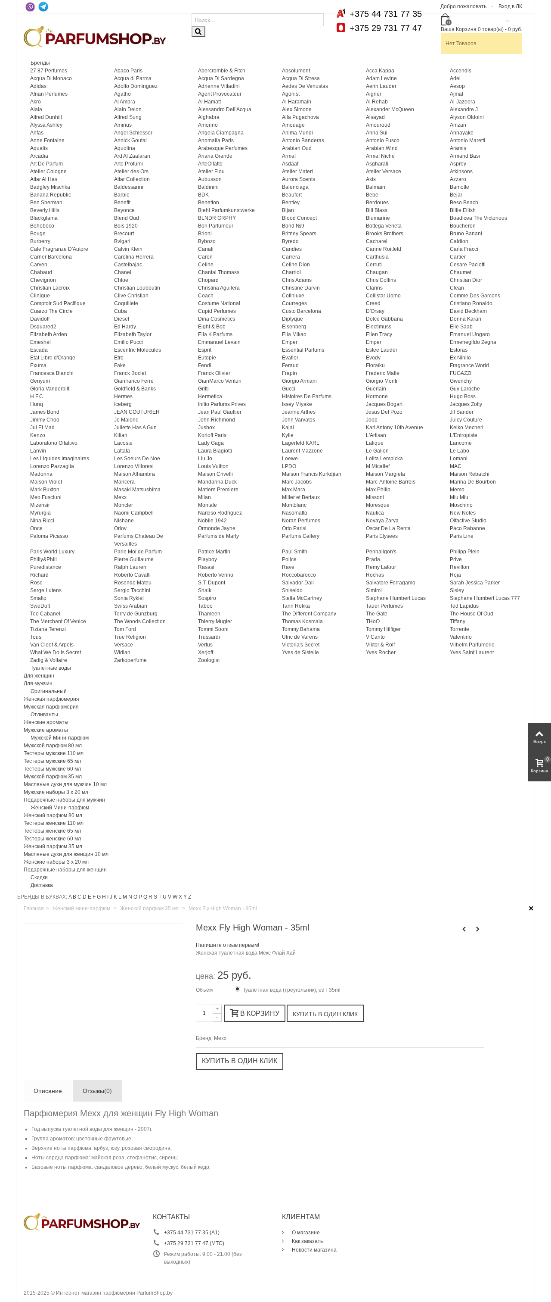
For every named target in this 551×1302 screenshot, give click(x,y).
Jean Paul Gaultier (219, 412)
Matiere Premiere (218, 490)
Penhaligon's (381, 552)
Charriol (291, 272)
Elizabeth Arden (48, 334)
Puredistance (45, 567)
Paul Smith (294, 552)
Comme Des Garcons (475, 296)
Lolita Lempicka (384, 459)
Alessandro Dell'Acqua (224, 109)
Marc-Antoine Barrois (390, 482)
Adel (455, 78)
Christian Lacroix (50, 288)
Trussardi (209, 637)
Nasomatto (294, 513)
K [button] (115, 897)
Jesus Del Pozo (384, 412)
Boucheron (463, 226)
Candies (292, 249)
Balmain (375, 187)
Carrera (291, 257)
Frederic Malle (382, 373)
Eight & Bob (212, 327)
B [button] (74, 897)
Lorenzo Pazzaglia (52, 466)
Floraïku (375, 365)
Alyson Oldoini (467, 117)
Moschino (461, 505)
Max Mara (293, 490)
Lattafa (122, 451)
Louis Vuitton (213, 466)
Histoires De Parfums (306, 396)
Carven (38, 265)
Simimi (374, 590)
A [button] (69, 897)
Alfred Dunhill (46, 117)
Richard (39, 575)
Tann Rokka (296, 606)
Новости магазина (314, 1250)
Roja (455, 575)
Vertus (205, 645)
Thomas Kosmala (302, 621)
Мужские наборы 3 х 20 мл (56, 792)
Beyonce (124, 210)
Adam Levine (381, 78)
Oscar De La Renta (388, 528)
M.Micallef (378, 466)
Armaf (289, 156)
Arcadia (39, 156)
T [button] (159, 897)
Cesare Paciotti (468, 265)
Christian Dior (466, 280)
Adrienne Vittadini (219, 86)
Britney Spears (299, 234)
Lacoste (123, 443)
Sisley (457, 590)
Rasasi (206, 567)
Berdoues (377, 203)
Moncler (123, 505)
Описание (48, 1090)
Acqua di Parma (133, 78)
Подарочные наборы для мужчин (64, 800)
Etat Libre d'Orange (52, 358)
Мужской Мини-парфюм (60, 738)
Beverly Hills (44, 210)
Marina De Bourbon (473, 482)
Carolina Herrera (134, 257)
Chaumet (460, 272)
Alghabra (209, 117)
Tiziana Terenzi (48, 629)
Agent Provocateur (219, 94)
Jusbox (206, 428)
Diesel (121, 319)
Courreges (294, 303)
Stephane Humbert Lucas (396, 598)
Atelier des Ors (131, 172)
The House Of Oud (471, 614)
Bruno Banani (466, 234)
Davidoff (40, 319)
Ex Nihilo (460, 358)
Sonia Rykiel (129, 598)
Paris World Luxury (52, 552)
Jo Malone (126, 420)
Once (36, 528)
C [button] (79, 897)
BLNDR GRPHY (217, 218)
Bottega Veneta (384, 226)
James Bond (44, 412)
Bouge (38, 234)
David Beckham (468, 311)
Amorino (208, 125)
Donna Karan (465, 319)
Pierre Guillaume (134, 559)
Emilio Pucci (128, 342)
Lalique (375, 443)
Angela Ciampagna (221, 133)
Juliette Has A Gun (135, 428)
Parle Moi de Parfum (138, 552)
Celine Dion (296, 265)
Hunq (36, 404)
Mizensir (40, 505)
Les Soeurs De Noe (137, 459)
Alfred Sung (128, 117)
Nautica (375, 513)
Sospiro (207, 598)
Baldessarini (128, 187)
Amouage (293, 125)
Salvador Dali (298, 583)
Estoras (458, 350)
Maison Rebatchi (469, 474)
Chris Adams (297, 280)
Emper (289, 342)
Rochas (375, 575)
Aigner (373, 94)
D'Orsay (375, 311)
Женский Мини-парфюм (60, 808)
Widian (122, 652)
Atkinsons (461, 172)
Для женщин (39, 676)
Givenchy (461, 381)
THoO (373, 621)
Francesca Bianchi (52, 373)
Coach (206, 296)
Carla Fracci (464, 249)
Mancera (124, 482)
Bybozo (207, 241)
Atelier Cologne (48, 172)
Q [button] (145, 897)
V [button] (169, 897)
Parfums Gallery (300, 536)
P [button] (140, 897)
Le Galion (377, 451)
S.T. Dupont (211, 583)
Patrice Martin (214, 552)
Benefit (122, 203)
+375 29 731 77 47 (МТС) (194, 1243)
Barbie (122, 195)
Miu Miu (459, 497)
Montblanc (294, 505)
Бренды (40, 63)
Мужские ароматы (46, 730)
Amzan (458, 125)
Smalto (38, 598)
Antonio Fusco (382, 140)
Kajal (288, 428)
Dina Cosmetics (216, 319)
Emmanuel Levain (219, 342)
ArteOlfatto (210, 164)
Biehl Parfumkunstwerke (226, 210)
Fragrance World (469, 365)
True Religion (130, 637)
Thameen (209, 614)
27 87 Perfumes (48, 71)
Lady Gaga (211, 443)
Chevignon (43, 280)
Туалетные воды (51, 668)
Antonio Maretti (467, 140)
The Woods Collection (140, 621)
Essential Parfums (303, 350)
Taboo (205, 606)
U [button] (165, 897)
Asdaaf (290, 164)
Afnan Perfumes (49, 94)
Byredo (290, 241)
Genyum (40, 381)
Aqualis (39, 148)
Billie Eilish (463, 210)
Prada (373, 559)
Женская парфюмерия (51, 699)
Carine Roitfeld (383, 249)
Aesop (457, 86)
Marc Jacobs (297, 482)
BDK (203, 195)
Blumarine (378, 218)
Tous (35, 637)
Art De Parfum (46, 164)
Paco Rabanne (467, 528)
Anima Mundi (297, 133)
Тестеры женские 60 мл (52, 839)
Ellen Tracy (379, 334)
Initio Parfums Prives (222, 404)
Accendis (460, 71)
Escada (39, 350)
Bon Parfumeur (215, 226)
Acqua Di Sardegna (221, 78)
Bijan (288, 210)
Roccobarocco (299, 575)
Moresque (378, 505)
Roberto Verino (215, 575)
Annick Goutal (130, 140)
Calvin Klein (128, 249)
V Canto (375, 637)
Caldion (459, 241)
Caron (205, 257)
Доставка (42, 885)
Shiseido (292, 590)
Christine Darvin (301, 288)
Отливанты (44, 715)
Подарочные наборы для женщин (65, 870)
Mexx (120, 497)
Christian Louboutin (137, 288)
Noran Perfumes (301, 521)
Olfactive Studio (468, 521)
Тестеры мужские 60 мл (52, 769)
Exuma (38, 365)
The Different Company (309, 614)
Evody (373, 358)
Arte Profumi (128, 164)
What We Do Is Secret (55, 652)
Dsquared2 (43, 327)
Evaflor (290, 358)
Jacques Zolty (466, 404)
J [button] (111, 897)
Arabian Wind (382, 148)
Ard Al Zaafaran (132, 156)
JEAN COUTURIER (137, 412)
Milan (204, 497)
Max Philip (378, 490)
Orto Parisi (294, 528)
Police (289, 559)
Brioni (205, 234)
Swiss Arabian (130, 606)
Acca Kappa (380, 71)
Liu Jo (205, 459)
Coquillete (126, 303)
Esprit (204, 350)
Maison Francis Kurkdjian (311, 474)
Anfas (36, 133)
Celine (206, 265)
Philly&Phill (43, 559)
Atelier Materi (297, 172)
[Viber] (30, 6)
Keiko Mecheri (466, 428)
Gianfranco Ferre (134, 381)
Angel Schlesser (133, 133)
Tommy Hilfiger (383, 629)
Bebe (372, 195)
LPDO (289, 466)
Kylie (288, 435)
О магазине (305, 1233)
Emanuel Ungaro (470, 334)
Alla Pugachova (300, 117)
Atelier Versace (383, 172)
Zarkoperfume (130, 660)
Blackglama (44, 218)
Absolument (296, 71)
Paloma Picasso (49, 536)
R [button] (150, 897)
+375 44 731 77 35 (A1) (192, 1233)
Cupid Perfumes (217, 311)
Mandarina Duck (217, 482)
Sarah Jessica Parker (475, 583)
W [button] (175, 897)
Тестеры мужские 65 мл (52, 761)
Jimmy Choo (44, 420)
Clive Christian (131, 296)
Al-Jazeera (462, 102)
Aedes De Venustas (305, 86)
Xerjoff (205, 652)
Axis (371, 179)
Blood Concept (299, 218)
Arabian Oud (297, 148)
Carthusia (377, 257)
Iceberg (123, 404)
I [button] (107, 897)
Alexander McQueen (390, 109)
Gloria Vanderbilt (49, 389)
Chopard (208, 280)
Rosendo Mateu (133, 583)
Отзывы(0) (97, 1090)
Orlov (120, 528)
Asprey (458, 164)
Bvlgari (122, 241)
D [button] (85, 897)
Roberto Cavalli (132, 575)
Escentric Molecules (137, 350)
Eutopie (207, 358)
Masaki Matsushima (137, 490)
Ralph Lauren (130, 567)
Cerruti (374, 265)
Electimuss (378, 327)
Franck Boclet (130, 373)
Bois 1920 (126, 226)
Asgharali (377, 164)
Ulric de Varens (300, 637)
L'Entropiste (463, 435)
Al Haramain (296, 102)
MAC (455, 466)
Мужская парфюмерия (51, 707)
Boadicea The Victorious (478, 218)
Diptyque (292, 319)
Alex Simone (297, 109)
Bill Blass (376, 210)
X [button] (180, 897)
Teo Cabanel (45, 614)
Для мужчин (38, 684)
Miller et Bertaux (301, 497)
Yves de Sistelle (300, 652)
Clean (457, 288)
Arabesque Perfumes (223, 148)
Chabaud (41, 272)
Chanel (122, 272)
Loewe (290, 459)
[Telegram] (43, 6)
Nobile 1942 (212, 521)
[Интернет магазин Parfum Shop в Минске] (95, 36)
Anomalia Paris (216, 140)
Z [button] (189, 897)
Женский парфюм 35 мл (53, 846)
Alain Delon (128, 109)
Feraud (290, 365)
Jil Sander (462, 412)
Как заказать (307, 1241)
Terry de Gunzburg (136, 614)
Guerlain (376, 389)
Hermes (123, 396)
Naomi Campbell (134, 513)
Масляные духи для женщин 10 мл (66, 854)
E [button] (89, 897)
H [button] (104, 897)
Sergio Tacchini (132, 590)
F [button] (94, 897)
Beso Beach (464, 203)
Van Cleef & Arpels (52, 645)
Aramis (458, 148)
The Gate (376, 614)
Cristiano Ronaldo (471, 303)
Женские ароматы (46, 722)
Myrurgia (40, 513)
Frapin (289, 373)
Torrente (459, 629)
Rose (36, 583)
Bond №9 (293, 226)
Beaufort (292, 195)
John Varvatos (298, 420)
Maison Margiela (385, 474)
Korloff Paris (212, 435)
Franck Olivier (214, 373)
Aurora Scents (298, 179)
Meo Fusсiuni (46, 497)
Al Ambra (124, 102)
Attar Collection (132, 179)
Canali (206, 249)
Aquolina (124, 148)
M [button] (125, 897)
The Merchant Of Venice (58, 621)
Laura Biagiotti (215, 451)
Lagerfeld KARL (300, 443)
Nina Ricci (42, 521)
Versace (123, 645)
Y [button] (185, 897)
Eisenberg (294, 327)
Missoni (375, 497)
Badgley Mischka (50, 187)
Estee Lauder (381, 350)
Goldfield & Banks (135, 389)
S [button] (155, 897)
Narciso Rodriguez (220, 513)
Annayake (462, 133)
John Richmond (216, 420)
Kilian (120, 435)
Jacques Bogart (384, 404)
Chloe (121, 280)
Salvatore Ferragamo (390, 583)
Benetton (208, 203)
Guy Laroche (465, 389)
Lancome (461, 443)
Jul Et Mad (42, 428)
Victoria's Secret (300, 645)
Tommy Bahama (301, 629)
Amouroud (378, 125)
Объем (205, 990)
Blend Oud (126, 218)
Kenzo (37, 435)
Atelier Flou (211, 172)
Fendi (204, 365)
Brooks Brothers (384, 234)
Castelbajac (128, 265)
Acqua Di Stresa (301, 78)
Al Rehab (377, 102)
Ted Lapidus (464, 606)
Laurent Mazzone (302, 451)
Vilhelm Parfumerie (472, 645)
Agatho (122, 94)
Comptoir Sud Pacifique (58, 303)
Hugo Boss (463, 396)
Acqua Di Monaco (51, 78)
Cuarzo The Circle (51, 311)
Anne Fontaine (47, 140)
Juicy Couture (466, 420)
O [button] (135, 897)
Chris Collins (381, 280)
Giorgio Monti (381, 381)
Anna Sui (376, 133)
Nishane (124, 521)
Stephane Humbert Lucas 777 (485, 598)
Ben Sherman (46, 203)
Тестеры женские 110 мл (54, 823)
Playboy (207, 559)
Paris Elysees (382, 536)
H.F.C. (37, 396)
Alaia (36, 109)
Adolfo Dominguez (136, 86)
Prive (456, 559)
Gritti (203, 389)
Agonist (291, 94)
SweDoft (40, 606)
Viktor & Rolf (380, 645)
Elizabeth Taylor (133, 334)
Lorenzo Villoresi (134, 466)
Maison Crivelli (215, 474)
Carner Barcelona (51, 257)
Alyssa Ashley (46, 125)
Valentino (461, 637)
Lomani (458, 459)
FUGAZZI (460, 373)
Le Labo (459, 451)
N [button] (130, 897)
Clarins (374, 288)
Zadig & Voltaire (48, 660)
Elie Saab (461, 327)
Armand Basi (465, 156)
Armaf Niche (380, 156)
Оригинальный (49, 691)
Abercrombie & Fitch (221, 71)
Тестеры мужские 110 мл (54, 753)
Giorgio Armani (299, 381)
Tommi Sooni (213, 629)
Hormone (377, 396)
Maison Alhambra (134, 474)
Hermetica (210, 396)
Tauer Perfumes (384, 606)
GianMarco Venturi (219, 381)
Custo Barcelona (301, 311)
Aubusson (210, 179)
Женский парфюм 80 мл (53, 815)
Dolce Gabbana (384, 319)
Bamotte (459, 187)
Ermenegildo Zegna (473, 342)
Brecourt (124, 234)
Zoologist (209, 660)
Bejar (456, 195)
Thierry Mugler (215, 621)
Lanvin (38, 451)
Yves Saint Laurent (472, 652)
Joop (372, 420)
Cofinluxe (293, 296)
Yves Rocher (381, 652)
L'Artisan (376, 435)
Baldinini (208, 187)
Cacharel (376, 241)
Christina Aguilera (219, 288)
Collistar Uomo (383, 296)
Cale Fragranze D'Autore (59, 249)
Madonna (41, 474)
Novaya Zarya (382, 521)
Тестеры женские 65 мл (52, 831)
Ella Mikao (294, 334)
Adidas (38, 86)
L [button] (119, 897)
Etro (119, 358)
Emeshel (40, 342)
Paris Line (462, 536)
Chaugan (377, 272)
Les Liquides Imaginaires (59, 459)
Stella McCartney (302, 598)
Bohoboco (42, 226)
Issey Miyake (297, 404)
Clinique (40, 296)
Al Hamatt (209, 102)
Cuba (120, 311)
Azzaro (458, 179)
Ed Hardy (125, 327)
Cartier (458, 257)
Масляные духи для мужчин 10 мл (65, 784)
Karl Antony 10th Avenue (394, 428)
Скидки (39, 877)
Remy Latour (381, 567)
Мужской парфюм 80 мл (53, 746)
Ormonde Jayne (216, 528)
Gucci (288, 389)
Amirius (123, 125)
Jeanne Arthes (299, 412)
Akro (35, 102)
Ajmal (456, 94)
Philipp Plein (465, 552)
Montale (207, 505)
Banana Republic (50, 195)
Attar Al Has (43, 179)
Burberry (40, 241)
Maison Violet (46, 482)
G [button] (99, 897)
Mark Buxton (44, 490)
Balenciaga (295, 187)
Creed (373, 303)
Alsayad (375, 117)
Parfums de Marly (218, 536)
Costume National (219, 303)
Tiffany (457, 621)
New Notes (463, 513)
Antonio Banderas (303, 140)
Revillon (459, 567)
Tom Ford (125, 629)
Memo (457, 490)
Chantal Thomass (218, 272)
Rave (288, 567)
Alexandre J (464, 109)
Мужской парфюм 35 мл (53, 777)
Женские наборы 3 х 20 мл (56, 862)
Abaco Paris (128, 71)
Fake (120, 365)
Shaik (204, 590)
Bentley (291, 203)
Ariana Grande (215, 156)
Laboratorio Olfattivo (53, 443)
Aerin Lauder (381, 86)
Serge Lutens (46, 590)
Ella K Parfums (215, 334)
